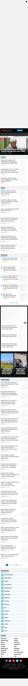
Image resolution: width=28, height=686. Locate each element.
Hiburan (6, 614)
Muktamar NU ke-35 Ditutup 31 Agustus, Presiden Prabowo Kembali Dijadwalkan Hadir (9, 247)
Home (2, 134)
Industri (6, 624)
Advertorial (4, 638)
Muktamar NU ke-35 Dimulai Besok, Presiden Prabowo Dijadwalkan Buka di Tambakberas (8, 511)
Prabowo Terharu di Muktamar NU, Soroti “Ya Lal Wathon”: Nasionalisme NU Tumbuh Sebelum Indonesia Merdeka (10, 483)
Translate (25, 136)
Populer (20, 130)
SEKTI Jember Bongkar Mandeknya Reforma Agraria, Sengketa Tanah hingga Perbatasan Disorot (8, 547)
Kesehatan (7, 597)
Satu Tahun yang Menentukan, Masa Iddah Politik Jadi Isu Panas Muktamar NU (9, 295)
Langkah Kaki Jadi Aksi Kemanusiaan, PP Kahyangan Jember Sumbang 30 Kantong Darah (9, 520)
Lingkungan (7, 594)
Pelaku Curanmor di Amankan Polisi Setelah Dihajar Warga (9, 335)
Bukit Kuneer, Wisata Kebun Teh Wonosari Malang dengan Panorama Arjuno (7, 371)
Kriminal (6, 581)
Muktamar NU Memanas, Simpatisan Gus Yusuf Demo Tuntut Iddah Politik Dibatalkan (9, 228)
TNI (5, 607)
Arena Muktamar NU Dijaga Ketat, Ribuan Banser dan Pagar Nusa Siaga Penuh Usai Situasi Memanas (9, 219)
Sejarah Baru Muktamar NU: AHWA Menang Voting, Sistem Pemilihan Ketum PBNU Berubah (9, 161)
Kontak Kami (20, 664)
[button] (22, 138)
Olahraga (6, 611)
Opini (5, 627)
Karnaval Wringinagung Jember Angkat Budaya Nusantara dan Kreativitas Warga (10, 268)
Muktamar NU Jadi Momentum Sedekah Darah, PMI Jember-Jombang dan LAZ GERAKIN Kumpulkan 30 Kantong (9, 465)
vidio (15, 656)
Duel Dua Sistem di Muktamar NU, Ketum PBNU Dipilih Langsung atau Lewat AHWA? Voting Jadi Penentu (11, 277)
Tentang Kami (14, 664)
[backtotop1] (27, 669)
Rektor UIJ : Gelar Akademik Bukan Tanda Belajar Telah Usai (10, 555)
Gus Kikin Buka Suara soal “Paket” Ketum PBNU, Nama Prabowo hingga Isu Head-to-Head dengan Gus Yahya (10, 170)
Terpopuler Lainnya (14, 302)
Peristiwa (6, 601)
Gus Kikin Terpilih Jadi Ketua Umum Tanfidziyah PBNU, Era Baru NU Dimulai (8, 192)
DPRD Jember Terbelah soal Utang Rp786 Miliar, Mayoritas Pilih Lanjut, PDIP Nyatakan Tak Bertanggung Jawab (10, 529)
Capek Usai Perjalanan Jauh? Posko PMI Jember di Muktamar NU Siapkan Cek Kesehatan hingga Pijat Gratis (10, 493)
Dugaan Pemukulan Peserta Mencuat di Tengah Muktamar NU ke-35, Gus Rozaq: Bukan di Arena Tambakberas (10, 411)
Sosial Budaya (20, 134)
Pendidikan (7, 591)
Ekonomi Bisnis (8, 587)
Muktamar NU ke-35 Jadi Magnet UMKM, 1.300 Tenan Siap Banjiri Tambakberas (9, 538)
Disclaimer (19, 665)
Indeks (5, 134)
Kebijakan (24, 665)
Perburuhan (7, 620)
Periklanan (14, 665)
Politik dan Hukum (12, 134)
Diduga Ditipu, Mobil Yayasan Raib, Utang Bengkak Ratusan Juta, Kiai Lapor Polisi (9, 345)
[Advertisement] (14, 64)
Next (20, 564)
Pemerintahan (7, 584)
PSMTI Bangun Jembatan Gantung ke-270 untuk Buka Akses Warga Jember (10, 456)
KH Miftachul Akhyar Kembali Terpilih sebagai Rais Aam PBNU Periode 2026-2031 (9, 179)
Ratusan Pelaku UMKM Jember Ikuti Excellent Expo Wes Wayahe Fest (20, 371)
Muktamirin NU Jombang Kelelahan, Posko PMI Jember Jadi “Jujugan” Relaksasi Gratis (10, 474)
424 (16, 565)
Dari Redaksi (7, 664)
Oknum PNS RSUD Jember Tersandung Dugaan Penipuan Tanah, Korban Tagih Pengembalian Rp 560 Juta (9, 327)
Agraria (6, 617)
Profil (5, 630)
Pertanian (6, 604)
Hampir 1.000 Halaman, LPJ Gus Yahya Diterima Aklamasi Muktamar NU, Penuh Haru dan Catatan (9, 447)
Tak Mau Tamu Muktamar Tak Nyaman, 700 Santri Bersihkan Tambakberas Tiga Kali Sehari (9, 502)
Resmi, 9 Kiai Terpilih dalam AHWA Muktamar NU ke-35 (14, 150)
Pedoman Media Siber (6, 665)
